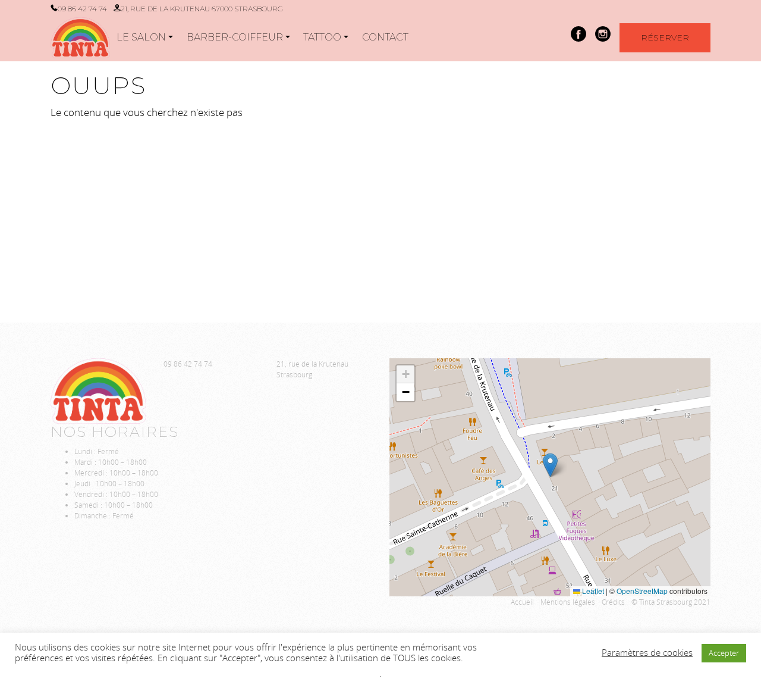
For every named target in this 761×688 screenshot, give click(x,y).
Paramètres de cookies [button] (647, 653)
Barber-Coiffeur (235, 37)
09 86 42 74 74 (82, 8)
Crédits (613, 601)
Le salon (141, 37)
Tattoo (322, 37)
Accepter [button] (724, 653)
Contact (385, 37)
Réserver (665, 37)
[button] (550, 465)
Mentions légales (567, 601)
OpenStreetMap (642, 591)
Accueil (522, 601)
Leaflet (592, 591)
